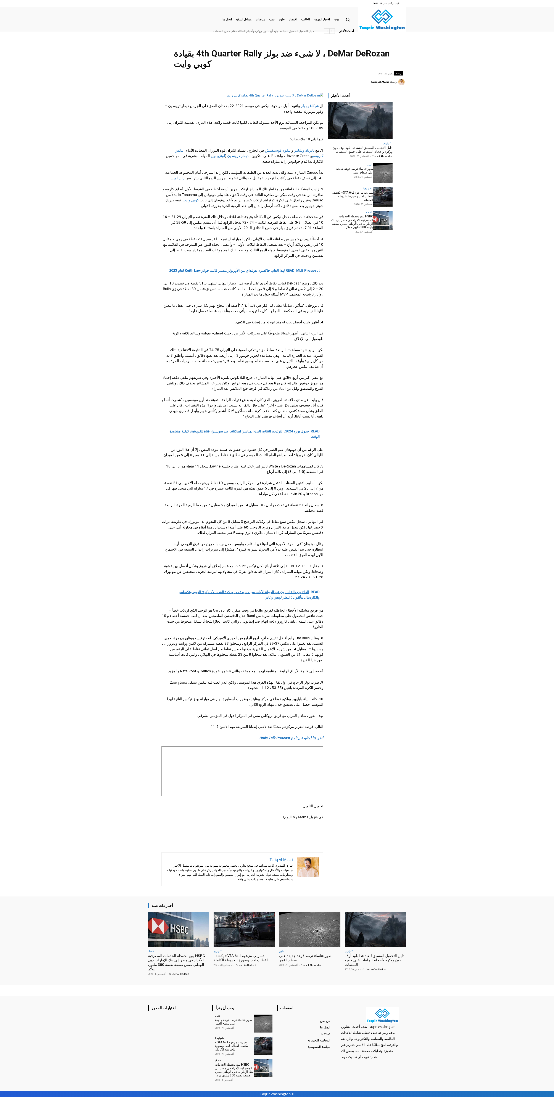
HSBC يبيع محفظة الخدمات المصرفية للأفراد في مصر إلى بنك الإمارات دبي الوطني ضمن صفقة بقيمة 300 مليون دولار (245, 31)
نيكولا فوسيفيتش (278, 150)
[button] (347, 19)
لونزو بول (218, 156)
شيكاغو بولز (310, 106)
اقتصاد (369, 212)
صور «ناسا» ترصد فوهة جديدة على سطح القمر (290, 31)
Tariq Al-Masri (379, 82)
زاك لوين (177, 178)
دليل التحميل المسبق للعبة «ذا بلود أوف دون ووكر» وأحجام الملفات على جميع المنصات (362, 150)
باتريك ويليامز (304, 150)
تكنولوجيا (387, 143)
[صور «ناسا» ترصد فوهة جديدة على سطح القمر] (383, 173)
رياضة (398, 73)
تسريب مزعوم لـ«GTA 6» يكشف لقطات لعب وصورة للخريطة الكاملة (352, 196)
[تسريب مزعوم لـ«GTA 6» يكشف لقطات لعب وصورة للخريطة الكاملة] (383, 197)
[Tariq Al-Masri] (402, 82)
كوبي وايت (191, 200)
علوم (369, 164)
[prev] (332, 31)
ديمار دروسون (238, 156)
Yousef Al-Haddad (382, 156)
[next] (326, 31)
